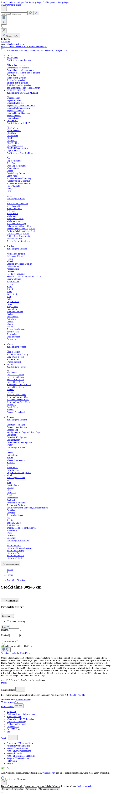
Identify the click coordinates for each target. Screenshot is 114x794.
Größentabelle (13, 726)
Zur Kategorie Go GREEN (19, 123)
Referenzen (12, 761)
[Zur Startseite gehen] (11, 5)
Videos (10, 763)
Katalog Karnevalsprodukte (19, 751)
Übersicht (5, 46)
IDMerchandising (17, 621)
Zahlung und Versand (16, 724)
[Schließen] (2, 792)
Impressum (11, 711)
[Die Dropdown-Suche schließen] (36, 13)
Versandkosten (48, 773)
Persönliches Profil (18, 46)
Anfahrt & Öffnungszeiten (18, 746)
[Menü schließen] (8, 63)
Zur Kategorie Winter (16, 447)
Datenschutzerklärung (16, 721)
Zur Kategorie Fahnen (16, 367)
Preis (4, 627)
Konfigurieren (31, 789)
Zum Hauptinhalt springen (13, 2)
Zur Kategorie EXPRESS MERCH (22, 93)
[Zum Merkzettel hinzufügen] (6, 649)
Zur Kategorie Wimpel (16, 347)
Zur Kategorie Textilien (17, 249)
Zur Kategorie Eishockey (18, 540)
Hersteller (6, 616)
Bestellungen (41, 46)
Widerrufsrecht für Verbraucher (20, 719)
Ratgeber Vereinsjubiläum (18, 758)
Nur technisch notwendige (12, 789)
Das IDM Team (13, 729)
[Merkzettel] (2, 27)
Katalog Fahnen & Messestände (21, 756)
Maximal (11, 635)
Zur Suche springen (34, 2)
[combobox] (14, 13)
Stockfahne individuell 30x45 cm (15, 653)
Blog (9, 731)
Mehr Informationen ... (87, 786)
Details (4, 683)
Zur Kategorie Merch (16, 477)
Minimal (11, 630)
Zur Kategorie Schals (16, 198)
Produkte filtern (12, 601)
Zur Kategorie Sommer (17, 420)
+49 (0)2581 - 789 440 (75, 695)
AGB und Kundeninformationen (21, 714)
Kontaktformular (23, 699)
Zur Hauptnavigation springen (56, 2)
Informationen (7, 706)
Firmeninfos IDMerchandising (20, 743)
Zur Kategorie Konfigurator (19, 60)
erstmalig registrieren (15, 44)
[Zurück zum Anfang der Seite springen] (4, 782)
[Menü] (4, 8)
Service (4, 738)
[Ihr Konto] (4, 30)
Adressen (31, 46)
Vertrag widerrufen (9, 702)
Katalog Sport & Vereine (17, 748)
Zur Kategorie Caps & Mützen (20, 153)
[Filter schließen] (2, 613)
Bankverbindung (14, 716)
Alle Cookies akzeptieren (49, 789)
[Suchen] (30, 13)
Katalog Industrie (14, 753)
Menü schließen (12, 36)
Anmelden (5, 41)
